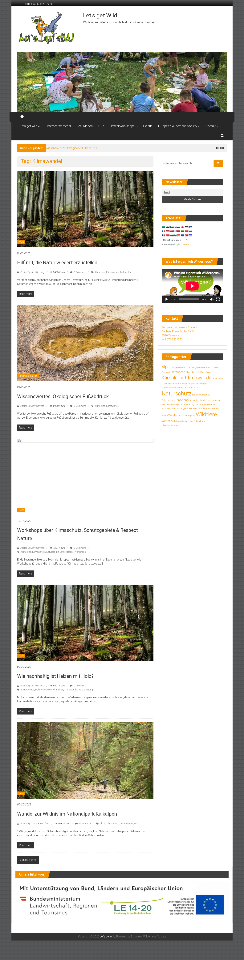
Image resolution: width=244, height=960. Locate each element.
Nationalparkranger (171, 387)
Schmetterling (187, 404)
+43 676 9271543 (172, 339)
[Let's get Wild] (22, 116)
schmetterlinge (202, 404)
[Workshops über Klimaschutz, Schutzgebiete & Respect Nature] (85, 476)
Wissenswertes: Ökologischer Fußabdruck (71, 148)
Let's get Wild (100, 15)
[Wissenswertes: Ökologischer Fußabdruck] (85, 342)
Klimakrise (100, 272)
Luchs (164, 383)
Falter (216, 367)
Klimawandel (112, 272)
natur (183, 387)
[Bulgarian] (163, 226)
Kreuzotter (218, 379)
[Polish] (190, 231)
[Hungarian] (171, 231)
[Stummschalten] (212, 299)
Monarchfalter (174, 383)
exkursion (208, 367)
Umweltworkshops (122, 126)
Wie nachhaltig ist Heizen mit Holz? (55, 676)
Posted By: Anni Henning (32, 272)
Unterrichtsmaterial (58, 126)
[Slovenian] (175, 235)
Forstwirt (166, 372)
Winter (166, 421)
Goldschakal (189, 372)
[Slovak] (171, 235)
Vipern (165, 415)
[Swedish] (182, 235)
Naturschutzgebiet (201, 395)
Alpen (102, 823)
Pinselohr (182, 400)
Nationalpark (202, 383)
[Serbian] (167, 235)
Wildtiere (206, 414)
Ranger (191, 400)
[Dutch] (178, 226)
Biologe (175, 367)
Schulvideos (84, 126)
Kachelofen (46, 689)
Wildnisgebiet (189, 415)
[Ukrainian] (190, 235)
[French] (163, 231)
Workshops (80, 552)
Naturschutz (126, 272)
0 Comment (79, 272)
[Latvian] (178, 231)
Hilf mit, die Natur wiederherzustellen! (58, 262)
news (21, 242)
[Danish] (175, 226)
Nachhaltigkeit (189, 383)
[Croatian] (167, 226)
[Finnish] (190, 226)
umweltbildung (211, 408)
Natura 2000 (192, 387)
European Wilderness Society (177, 126)
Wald (136, 823)
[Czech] (171, 226)
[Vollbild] (218, 299)
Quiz (101, 126)
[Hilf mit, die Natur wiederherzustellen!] (85, 209)
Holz (37, 689)
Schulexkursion (169, 408)
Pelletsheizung (86, 689)
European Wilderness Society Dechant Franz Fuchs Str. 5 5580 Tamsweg (179, 331)
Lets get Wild (28, 126)
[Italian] (175, 231)
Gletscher (176, 372)
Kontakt (211, 126)
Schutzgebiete (66, 552)
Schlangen (175, 404)
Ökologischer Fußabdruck (193, 421)
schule (212, 404)
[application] (192, 286)
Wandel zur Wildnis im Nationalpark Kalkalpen (67, 814)
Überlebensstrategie (171, 425)
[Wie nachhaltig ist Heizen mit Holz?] (85, 622)
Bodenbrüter (184, 367)
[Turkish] (186, 235)
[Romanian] (163, 235)
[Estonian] (186, 226)
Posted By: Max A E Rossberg (35, 823)
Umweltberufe (197, 408)
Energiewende (27, 689)
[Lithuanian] (182, 231)
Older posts (29, 860)
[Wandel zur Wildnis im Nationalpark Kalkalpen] (85, 760)
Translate (184, 244)
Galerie (147, 126)
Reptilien (200, 400)
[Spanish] (178, 235)
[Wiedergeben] (167, 299)
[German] (167, 231)
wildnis (178, 415)
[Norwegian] (186, 231)
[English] (182, 226)
